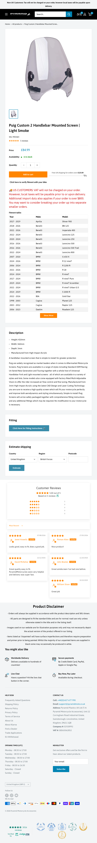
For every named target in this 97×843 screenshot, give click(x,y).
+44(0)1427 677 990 (66, 700)
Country (12, 453)
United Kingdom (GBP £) (15, 784)
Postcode (72, 453)
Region (42, 453)
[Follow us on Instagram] (11, 795)
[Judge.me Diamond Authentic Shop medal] (41, 827)
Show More (48, 315)
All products (17, 24)
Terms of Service (12, 716)
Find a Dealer (11, 729)
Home (7, 24)
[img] (15, 536)
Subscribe (61, 769)
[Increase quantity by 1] (37, 165)
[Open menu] (6, 14)
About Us (9, 720)
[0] (89, 14)
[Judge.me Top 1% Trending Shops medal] (62, 835)
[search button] (69, 14)
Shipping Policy (12, 704)
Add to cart (28, 174)
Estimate (17, 468)
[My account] (84, 14)
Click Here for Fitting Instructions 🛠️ (29, 428)
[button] (79, 14)
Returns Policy (11, 708)
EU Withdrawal (12, 737)
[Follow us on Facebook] (7, 795)
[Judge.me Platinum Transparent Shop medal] (73, 827)
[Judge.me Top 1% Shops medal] (83, 827)
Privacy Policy (11, 712)
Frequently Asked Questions (17, 700)
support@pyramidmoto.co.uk (72, 704)
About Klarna (11, 724)
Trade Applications (13, 733)
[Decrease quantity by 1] (23, 165)
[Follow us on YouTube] (16, 795)
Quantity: (13, 165)
